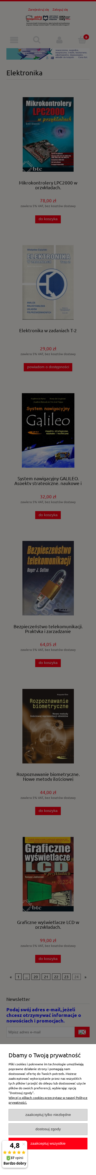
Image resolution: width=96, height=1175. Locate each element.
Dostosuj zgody (48, 1129)
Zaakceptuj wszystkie (48, 1143)
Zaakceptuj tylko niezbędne (48, 1115)
